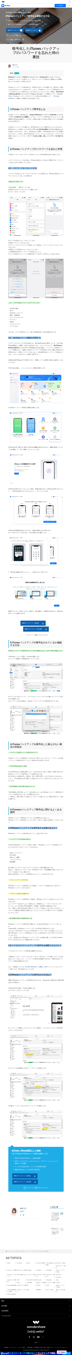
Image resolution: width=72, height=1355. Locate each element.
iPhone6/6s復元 (11, 1294)
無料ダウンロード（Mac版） (34, 629)
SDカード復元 (49, 1289)
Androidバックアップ (11, 1275)
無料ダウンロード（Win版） (31, 623)
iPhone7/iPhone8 (31, 1280)
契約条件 (6, 1347)
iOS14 (28, 1263)
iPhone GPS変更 (41, 1263)
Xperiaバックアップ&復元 (60, 1286)
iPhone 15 (58, 1274)
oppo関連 (29, 1282)
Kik (27, 1285)
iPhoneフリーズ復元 (60, 1266)
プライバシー (13, 1347)
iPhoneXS (39, 1280)
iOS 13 (47, 1285)
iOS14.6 (38, 1285)
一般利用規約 (30, 1347)
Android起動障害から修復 (11, 1290)
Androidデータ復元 (41, 1275)
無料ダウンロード (13, 30)
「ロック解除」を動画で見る (13, 39)
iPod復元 (29, 1270)
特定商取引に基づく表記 (40, 1347)
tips (18, 67)
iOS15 (8, 1263)
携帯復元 (39, 1289)
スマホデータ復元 (31, 1274)
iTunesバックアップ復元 (60, 1271)
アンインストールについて (61, 1347)
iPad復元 (39, 1270)
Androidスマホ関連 (11, 1280)
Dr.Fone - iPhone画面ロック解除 (26, 1150)
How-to (10, 1251)
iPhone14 (58, 1277)
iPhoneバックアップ (22, 1290)
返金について (50, 1347)
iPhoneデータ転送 (22, 1270)
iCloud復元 (49, 1270)
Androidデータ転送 (50, 1275)
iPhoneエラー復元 (60, 1263)
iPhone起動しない (22, 1274)
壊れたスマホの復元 (60, 1290)
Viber (57, 1280)
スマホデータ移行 (50, 1282)
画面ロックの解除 (41, 1282)
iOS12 (18, 1282)
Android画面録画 (11, 1285)
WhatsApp (49, 1280)
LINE (28, 1289)
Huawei (58, 1282)
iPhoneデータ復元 (12, 1270)
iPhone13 (19, 1263)
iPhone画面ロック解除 (51, 1263)
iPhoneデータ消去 (22, 1285)
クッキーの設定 (21, 1347)
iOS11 (18, 1280)
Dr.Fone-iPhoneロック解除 (33, 967)
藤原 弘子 (15, 65)
